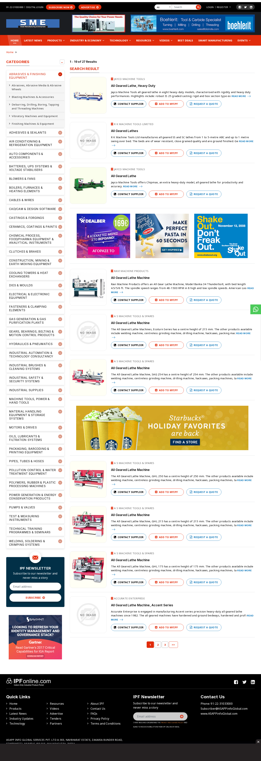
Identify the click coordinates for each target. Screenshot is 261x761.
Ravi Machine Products (131, 271)
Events (243, 40)
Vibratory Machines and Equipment (35, 116)
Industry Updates (21, 718)
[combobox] (164, 7)
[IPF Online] (32, 23)
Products (54, 40)
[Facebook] (240, 7)
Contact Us (98, 709)
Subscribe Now (59, 7)
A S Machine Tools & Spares (133, 316)
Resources (144, 40)
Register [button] (222, 7)
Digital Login (34, 7)
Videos (164, 40)
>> (173, 644)
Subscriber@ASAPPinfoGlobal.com (224, 709)
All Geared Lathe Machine (130, 278)
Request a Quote (205, 104)
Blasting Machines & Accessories (33, 97)
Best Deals (185, 40)
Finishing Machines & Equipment (33, 123)
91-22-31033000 (14, 7)
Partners (56, 723)
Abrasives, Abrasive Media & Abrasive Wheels (36, 87)
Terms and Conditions (106, 723)
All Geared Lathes (124, 131)
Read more (239, 96)
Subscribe (34, 597)
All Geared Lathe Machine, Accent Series (142, 605)
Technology (119, 40)
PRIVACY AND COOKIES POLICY (172, 723)
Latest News (33, 40)
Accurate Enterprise (129, 598)
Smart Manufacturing (215, 40)
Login (210, 7)
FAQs (94, 714)
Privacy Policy (100, 718)
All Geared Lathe (123, 176)
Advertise (88, 7)
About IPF (97, 704)
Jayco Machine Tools (129, 79)
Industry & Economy (86, 40)
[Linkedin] (251, 7)
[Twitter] (245, 7)
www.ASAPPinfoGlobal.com (219, 714)
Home (15, 40)
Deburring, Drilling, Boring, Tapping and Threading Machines (35, 106)
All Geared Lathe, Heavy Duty (133, 86)
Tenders (55, 718)
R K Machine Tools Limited (133, 124)
